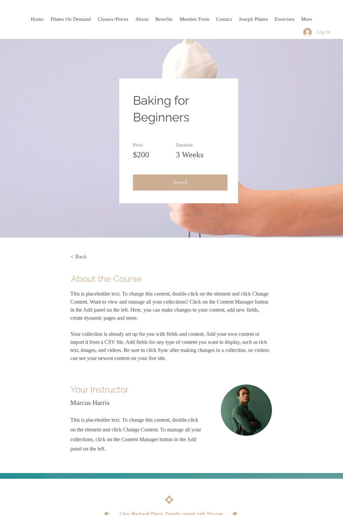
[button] (180, 182)
